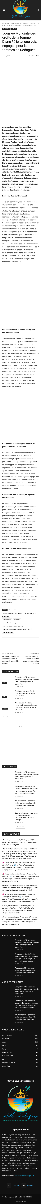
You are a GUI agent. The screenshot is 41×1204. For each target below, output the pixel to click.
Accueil (4, 23)
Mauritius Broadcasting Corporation (14, 629)
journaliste (17, 619)
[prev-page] (3, 716)
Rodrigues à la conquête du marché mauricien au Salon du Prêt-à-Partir (26, 693)
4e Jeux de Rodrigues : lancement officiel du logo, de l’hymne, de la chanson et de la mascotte (19, 856)
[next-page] (7, 716)
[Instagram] (24, 1185)
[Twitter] (17, 62)
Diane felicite (13, 610)
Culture (20, 23)
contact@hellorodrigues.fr (24, 1176)
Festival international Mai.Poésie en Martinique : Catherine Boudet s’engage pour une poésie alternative (18, 867)
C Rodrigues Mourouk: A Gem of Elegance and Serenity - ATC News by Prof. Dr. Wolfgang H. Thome (18, 908)
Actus (4, 683)
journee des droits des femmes (13, 626)
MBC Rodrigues (8, 632)
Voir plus (20, 827)
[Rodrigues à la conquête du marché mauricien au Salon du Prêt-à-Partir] (7, 694)
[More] (32, 62)
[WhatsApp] (27, 62)
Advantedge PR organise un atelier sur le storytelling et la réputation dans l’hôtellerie (25, 803)
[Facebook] (11, 62)
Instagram (30, 1185)
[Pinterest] (22, 62)
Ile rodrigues (7, 619)
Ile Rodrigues (12, 23)
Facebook (16, 1185)
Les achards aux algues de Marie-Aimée (18, 890)
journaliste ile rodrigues (10, 623)
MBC (29, 629)
